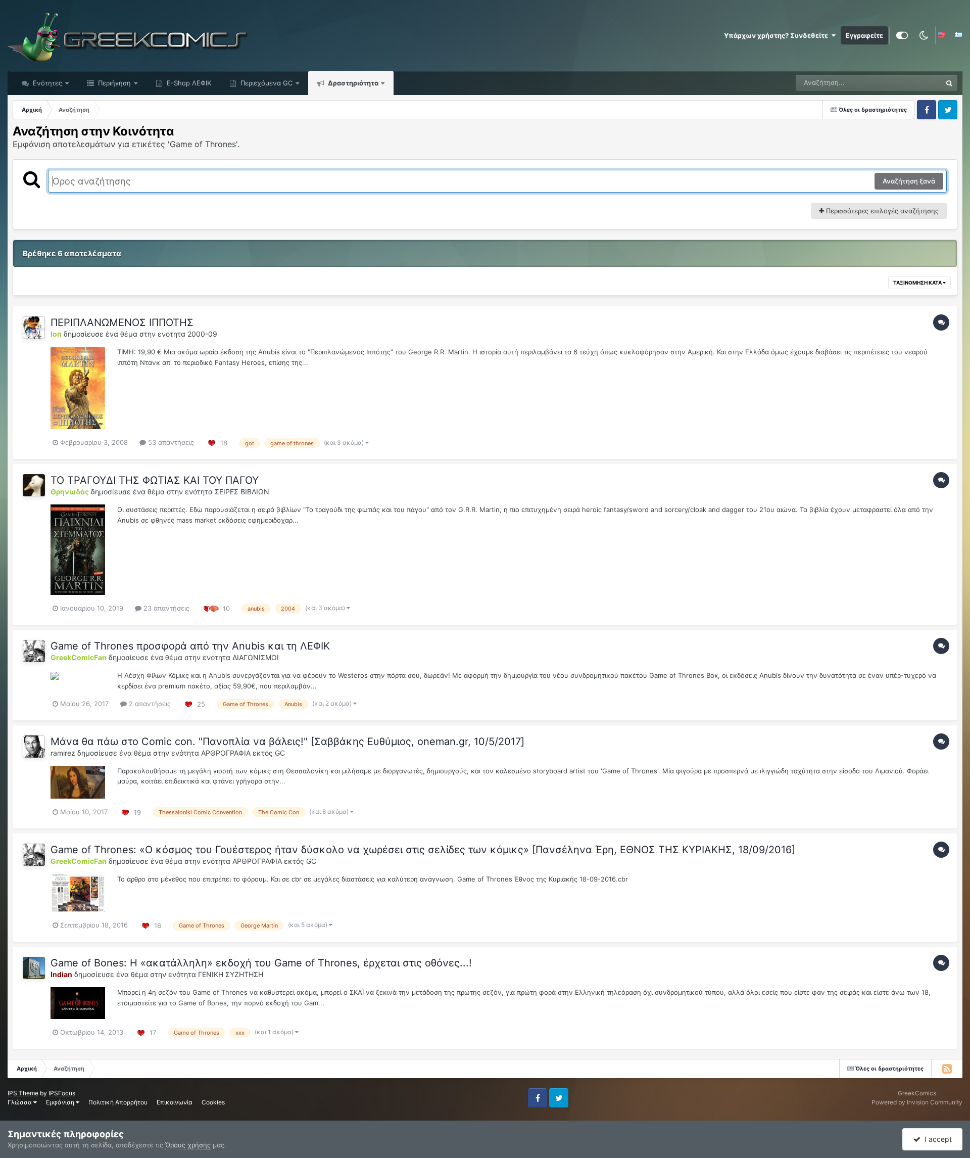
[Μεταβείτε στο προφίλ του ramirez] (34, 746)
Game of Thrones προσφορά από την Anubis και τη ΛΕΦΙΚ (190, 646)
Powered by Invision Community (916, 1102)
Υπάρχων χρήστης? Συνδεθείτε (777, 35)
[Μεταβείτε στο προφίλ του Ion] (34, 327)
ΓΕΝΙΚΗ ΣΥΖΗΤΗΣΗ (230, 974)
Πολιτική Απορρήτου (118, 1102)
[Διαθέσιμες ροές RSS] (946, 1068)
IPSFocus (61, 1093)
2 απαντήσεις (149, 704)
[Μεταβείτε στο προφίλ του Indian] (34, 968)
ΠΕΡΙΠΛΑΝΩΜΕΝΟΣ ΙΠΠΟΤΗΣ (122, 322)
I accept (936, 1139)
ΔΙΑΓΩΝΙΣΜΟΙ (255, 657)
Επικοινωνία (174, 1102)
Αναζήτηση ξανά (909, 181)
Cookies (213, 1102)
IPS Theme (23, 1093)
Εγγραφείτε (864, 35)
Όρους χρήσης (188, 1145)
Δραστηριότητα (352, 83)
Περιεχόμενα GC (265, 83)
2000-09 (202, 334)
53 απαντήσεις (170, 442)
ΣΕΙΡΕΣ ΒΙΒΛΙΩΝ (242, 491)
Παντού (916, 82)
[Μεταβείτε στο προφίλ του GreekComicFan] (34, 651)
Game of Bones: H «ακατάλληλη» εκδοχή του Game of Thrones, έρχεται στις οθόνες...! (261, 963)
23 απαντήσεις (165, 608)
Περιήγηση (113, 83)
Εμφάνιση (61, 1102)
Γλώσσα (20, 1102)
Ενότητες (47, 83)
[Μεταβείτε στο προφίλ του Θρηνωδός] (34, 485)
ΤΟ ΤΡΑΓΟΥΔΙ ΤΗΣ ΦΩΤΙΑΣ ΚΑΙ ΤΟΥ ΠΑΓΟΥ (155, 480)
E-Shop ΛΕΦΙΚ (188, 83)
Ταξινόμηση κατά (918, 283)
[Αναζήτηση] (949, 83)
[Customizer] (902, 35)
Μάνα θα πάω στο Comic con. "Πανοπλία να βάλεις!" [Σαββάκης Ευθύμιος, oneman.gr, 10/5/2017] (287, 741)
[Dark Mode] (923, 35)
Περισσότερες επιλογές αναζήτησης (881, 211)
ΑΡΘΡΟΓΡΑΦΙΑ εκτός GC (243, 753)
